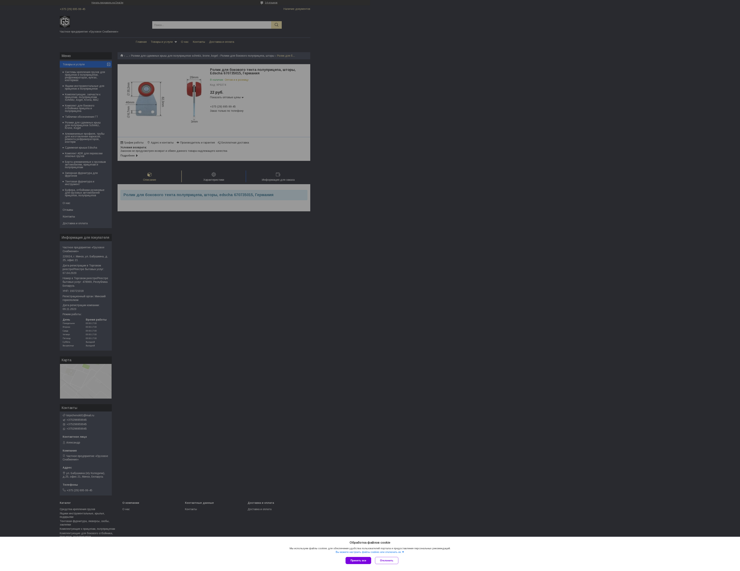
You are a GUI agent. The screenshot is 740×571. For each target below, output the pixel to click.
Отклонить (386, 560)
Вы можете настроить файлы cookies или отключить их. (369, 552)
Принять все (358, 560)
